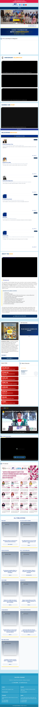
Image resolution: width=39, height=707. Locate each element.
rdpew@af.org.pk (5, 699)
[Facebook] (19, 5)
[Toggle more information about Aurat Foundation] (3, 354)
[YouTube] (25, 5)
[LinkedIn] (23, 5)
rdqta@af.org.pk (23, 699)
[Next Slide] (36, 17)
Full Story (33, 173)
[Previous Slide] (2, 17)
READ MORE (9, 357)
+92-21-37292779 (23, 689)
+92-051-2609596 (15, 680)
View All (10, 602)
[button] (17, 23)
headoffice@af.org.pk (23, 680)
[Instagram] (21, 5)
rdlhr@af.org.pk (5, 689)
